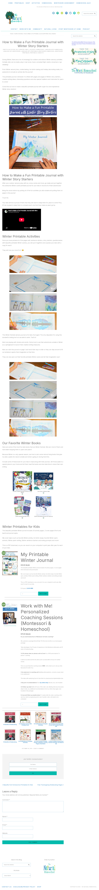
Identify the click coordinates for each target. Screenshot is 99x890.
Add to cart (43, 593)
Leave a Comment (38, 748)
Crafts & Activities (9, 49)
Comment (6, 800)
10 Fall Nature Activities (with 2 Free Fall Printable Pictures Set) (56, 725)
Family (27, 49)
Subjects (41, 52)
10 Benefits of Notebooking (10, 724)
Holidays (32, 49)
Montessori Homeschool (47, 51)
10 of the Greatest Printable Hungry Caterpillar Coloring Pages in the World (41, 742)
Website (4, 833)
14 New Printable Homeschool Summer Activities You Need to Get (56, 742)
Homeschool (40, 49)
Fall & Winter (20, 49)
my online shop (44, 682)
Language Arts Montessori (11, 51)
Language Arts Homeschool (54, 49)
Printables (33, 52)
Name (4, 816)
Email (4, 825)
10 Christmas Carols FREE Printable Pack (25, 724)
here (61, 6)
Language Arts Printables (29, 51)
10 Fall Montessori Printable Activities (41, 724)
